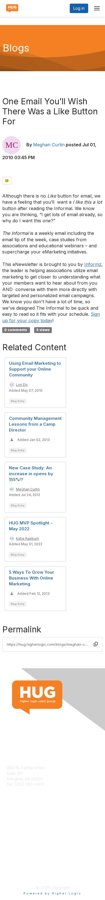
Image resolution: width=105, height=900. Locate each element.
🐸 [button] (7, 180)
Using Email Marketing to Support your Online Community (35, 369)
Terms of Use (18, 868)
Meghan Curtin (49, 144)
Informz (92, 264)
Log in (79, 8)
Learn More (17, 831)
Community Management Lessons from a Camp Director (35, 424)
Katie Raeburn (27, 538)
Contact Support (21, 789)
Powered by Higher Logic (52, 893)
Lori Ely (22, 385)
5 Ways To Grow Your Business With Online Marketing (31, 577)
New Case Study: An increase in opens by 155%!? (31, 473)
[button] (95, 644)
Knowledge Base (22, 826)
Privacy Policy (19, 873)
